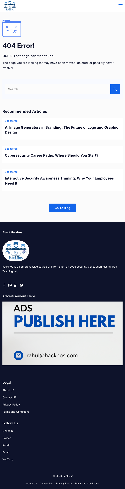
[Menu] (120, 5)
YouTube (7, 459)
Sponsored (11, 120)
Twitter (6, 438)
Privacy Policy (11, 404)
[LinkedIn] (15, 285)
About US (8, 390)
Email (5, 452)
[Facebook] (4, 285)
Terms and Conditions (15, 411)
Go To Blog (62, 208)
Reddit (6, 445)
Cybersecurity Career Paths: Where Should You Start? (51, 155)
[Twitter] (21, 285)
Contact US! (9, 397)
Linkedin (7, 430)
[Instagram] (10, 285)
